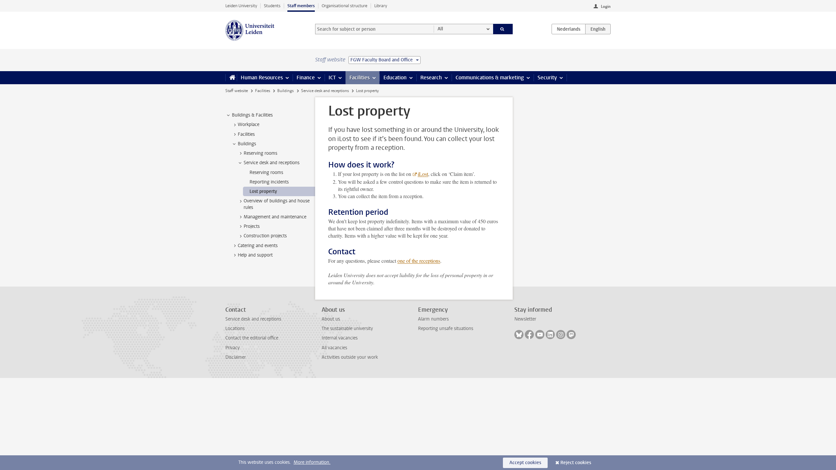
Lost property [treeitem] (263, 191)
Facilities (359, 77)
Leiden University (241, 5)
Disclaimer (235, 357)
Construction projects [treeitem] (265, 236)
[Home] (231, 77)
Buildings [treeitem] (247, 144)
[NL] (569, 29)
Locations (235, 328)
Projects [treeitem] (252, 226)
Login (606, 6)
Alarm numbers (433, 319)
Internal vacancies (340, 338)
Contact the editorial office (251, 338)
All (440, 29)
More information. (312, 462)
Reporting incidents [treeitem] (269, 182)
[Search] (503, 29)
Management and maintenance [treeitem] (275, 217)
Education (395, 77)
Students (272, 5)
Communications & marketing (490, 77)
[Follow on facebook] (529, 334)
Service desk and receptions (325, 90)
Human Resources (262, 77)
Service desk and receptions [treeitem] (271, 163)
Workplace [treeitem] (248, 124)
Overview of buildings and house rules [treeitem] (277, 204)
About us (331, 319)
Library (380, 5)
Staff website (236, 90)
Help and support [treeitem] (255, 255)
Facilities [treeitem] (246, 134)
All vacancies (334, 348)
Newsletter (525, 319)
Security (547, 77)
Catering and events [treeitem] (258, 246)
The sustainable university (347, 328)
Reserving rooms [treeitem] (260, 153)
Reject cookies (575, 463)
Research (431, 77)
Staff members (301, 5)
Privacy (232, 348)
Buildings (285, 90)
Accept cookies (525, 463)
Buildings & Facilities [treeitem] (252, 115)
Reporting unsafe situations (445, 328)
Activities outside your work (350, 357)
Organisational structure (344, 5)
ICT (332, 77)
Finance (306, 77)
